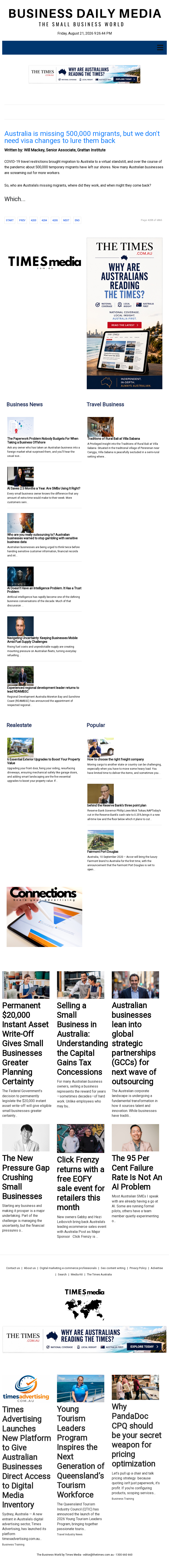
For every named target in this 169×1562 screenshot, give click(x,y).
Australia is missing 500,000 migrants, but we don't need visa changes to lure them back (82, 137)
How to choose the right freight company (115, 759)
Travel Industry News (70, 1534)
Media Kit (77, 1274)
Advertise (157, 1268)
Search (62, 1274)
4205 (55, 220)
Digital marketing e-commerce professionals (68, 1268)
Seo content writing (113, 1268)
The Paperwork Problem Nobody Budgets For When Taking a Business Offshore (42, 440)
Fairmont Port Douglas (102, 851)
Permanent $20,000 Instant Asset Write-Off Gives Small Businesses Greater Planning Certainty (25, 1043)
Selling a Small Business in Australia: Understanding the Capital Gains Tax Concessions (82, 1039)
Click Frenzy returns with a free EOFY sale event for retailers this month (81, 1183)
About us (30, 1268)
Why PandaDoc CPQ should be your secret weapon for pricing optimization (137, 1435)
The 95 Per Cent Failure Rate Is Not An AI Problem (137, 1172)
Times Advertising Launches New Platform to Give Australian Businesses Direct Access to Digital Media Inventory (26, 1457)
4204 (44, 220)
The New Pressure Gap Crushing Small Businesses (26, 1177)
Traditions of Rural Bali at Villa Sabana (113, 438)
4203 (33, 220)
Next (66, 220)
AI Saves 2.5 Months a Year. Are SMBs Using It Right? (43, 488)
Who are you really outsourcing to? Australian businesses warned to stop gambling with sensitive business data (42, 538)
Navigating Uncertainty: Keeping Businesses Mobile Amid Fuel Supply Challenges (42, 639)
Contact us (13, 1268)
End (77, 220)
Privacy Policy (138, 1268)
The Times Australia (99, 1274)
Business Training (13, 1544)
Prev (22, 220)
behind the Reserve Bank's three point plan (116, 805)
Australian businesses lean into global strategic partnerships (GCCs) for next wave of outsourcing (134, 1043)
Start (10, 220)
